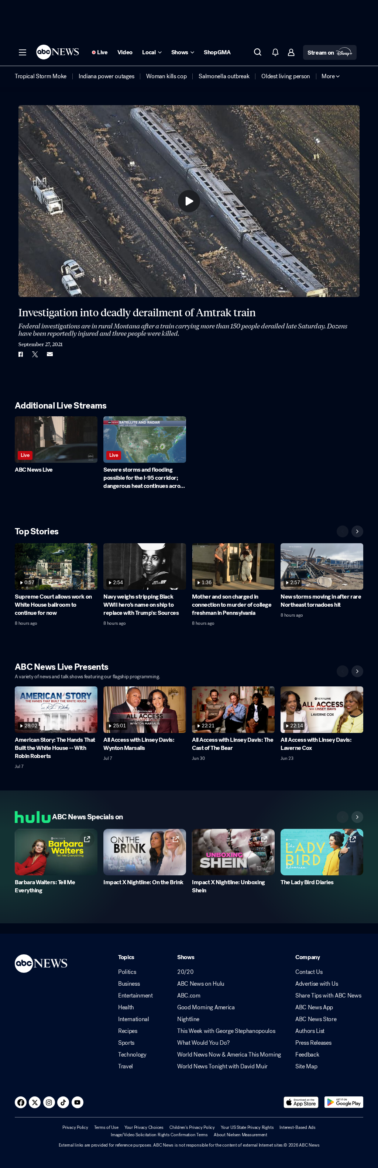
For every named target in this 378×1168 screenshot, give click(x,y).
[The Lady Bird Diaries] (322, 852)
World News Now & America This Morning (229, 1055)
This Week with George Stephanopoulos (226, 1031)
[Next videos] (357, 531)
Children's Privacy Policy (192, 1127)
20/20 (185, 972)
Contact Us (309, 972)
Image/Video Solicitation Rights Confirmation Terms (159, 1135)
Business (129, 984)
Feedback (307, 1055)
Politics (127, 972)
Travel (125, 1066)
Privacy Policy (75, 1127)
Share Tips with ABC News (328, 996)
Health (126, 1007)
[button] (22, 52)
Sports (126, 1043)
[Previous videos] (342, 531)
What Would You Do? (203, 1043)
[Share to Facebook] (20, 354)
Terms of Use (106, 1127)
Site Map (306, 1066)
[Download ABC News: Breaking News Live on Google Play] (343, 1102)
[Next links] (357, 817)
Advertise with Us (316, 984)
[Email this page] (49, 354)
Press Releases (313, 1043)
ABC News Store (316, 1019)
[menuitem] (40, 76)
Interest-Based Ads (297, 1127)
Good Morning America (206, 1007)
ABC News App (314, 1007)
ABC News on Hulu (200, 984)
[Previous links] (342, 817)
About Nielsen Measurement (240, 1135)
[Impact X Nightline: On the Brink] (144, 852)
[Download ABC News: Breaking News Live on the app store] (301, 1102)
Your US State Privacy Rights (247, 1127)
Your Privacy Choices (144, 1127)
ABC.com (188, 996)
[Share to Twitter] (35, 354)
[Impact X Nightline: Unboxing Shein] (233, 852)
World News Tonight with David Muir (222, 1066)
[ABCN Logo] (57, 52)
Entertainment (135, 996)
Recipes (127, 1031)
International (133, 1019)
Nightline (188, 1019)
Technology (132, 1055)
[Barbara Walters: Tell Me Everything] (56, 852)
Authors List (309, 1031)
